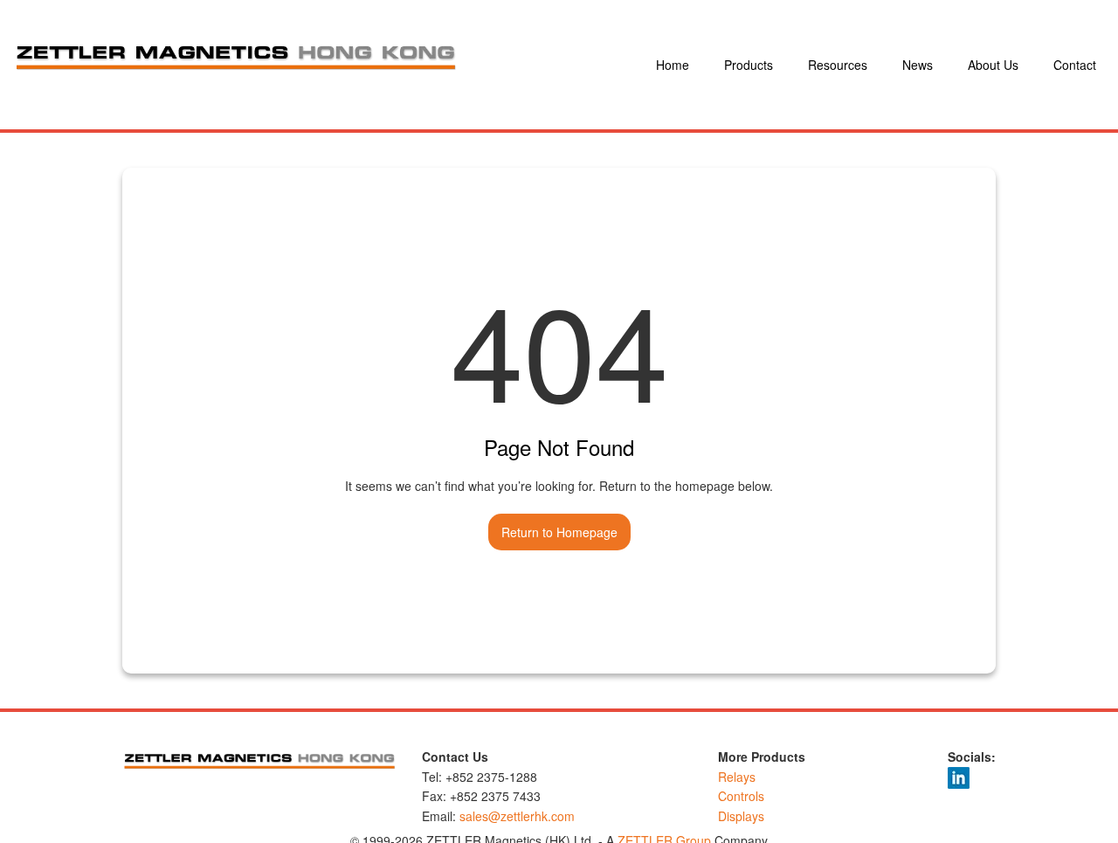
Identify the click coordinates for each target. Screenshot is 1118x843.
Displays (741, 816)
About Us (993, 64)
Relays (737, 776)
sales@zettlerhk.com (517, 816)
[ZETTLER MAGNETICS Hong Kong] (330, 64)
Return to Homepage (559, 532)
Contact (1074, 64)
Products (748, 64)
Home (672, 64)
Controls (741, 796)
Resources (837, 64)
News (917, 64)
